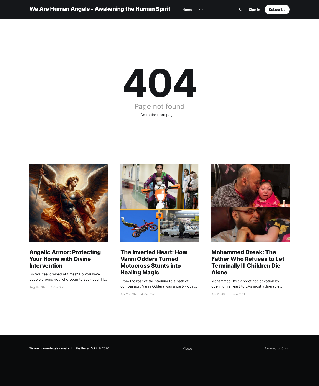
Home (187, 9)
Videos (187, 348)
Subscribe (277, 9)
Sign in (254, 9)
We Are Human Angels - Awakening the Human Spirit (99, 9)
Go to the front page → (159, 115)
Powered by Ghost (277, 348)
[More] (201, 10)
